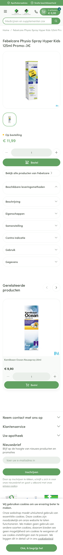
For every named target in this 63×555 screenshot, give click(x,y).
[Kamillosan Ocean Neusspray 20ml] (31, 327)
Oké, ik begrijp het (31, 548)
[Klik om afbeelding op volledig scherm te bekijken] (31, 79)
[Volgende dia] (56, 288)
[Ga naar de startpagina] (21, 11)
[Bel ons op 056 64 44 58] (36, 11)
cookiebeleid (45, 538)
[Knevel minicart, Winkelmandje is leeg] (43, 12)
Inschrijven (31, 472)
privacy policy (10, 485)
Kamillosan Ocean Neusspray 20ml (22, 359)
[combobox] (27, 21)
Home (6, 30)
